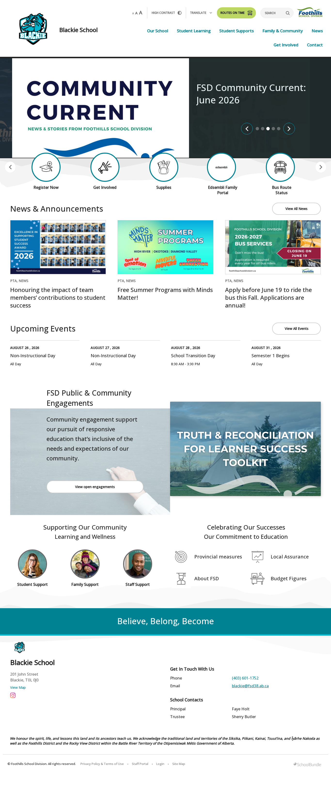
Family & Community (282, 30)
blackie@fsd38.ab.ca (250, 686)
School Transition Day (193, 355)
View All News (296, 208)
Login (160, 764)
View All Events (296, 328)
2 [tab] (263, 129)
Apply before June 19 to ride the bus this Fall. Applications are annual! (268, 297)
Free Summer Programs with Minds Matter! (165, 293)
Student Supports (236, 30)
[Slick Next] (289, 128)
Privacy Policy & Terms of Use (102, 764)
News (317, 30)
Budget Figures (289, 578)
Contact (315, 45)
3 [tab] (268, 129)
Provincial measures (218, 556)
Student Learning (194, 30)
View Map (18, 687)
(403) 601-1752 (245, 678)
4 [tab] (273, 129)
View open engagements (95, 486)
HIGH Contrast (163, 13)
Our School (157, 30)
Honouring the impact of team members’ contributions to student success (57, 297)
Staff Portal (140, 764)
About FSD (206, 578)
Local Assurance (290, 556)
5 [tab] (279, 129)
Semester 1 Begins (271, 355)
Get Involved (286, 45)
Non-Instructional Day (32, 355)
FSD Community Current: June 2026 (251, 93)
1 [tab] (257, 129)
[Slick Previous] (247, 128)
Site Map (178, 764)
